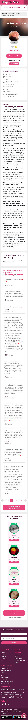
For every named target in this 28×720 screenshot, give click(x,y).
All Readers (9, 13)
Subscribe (13, 643)
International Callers (16, 711)
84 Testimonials (15, 60)
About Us (3, 654)
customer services (6, 696)
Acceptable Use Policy (20, 661)
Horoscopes (4, 660)
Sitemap (3, 713)
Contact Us (18, 655)
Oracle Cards (16, 13)
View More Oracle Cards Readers (14, 613)
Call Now (13, 56)
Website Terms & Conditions (6, 675)
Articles (3, 658)
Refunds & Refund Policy (6, 671)
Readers (3, 656)
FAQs (16, 657)
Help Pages (18, 658)
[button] (14, 7)
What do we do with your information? (7, 682)
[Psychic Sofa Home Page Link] (11, 2)
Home (3, 13)
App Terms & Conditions (5, 678)
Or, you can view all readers (14, 617)
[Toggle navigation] (26, 2)
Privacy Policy (5, 668)
